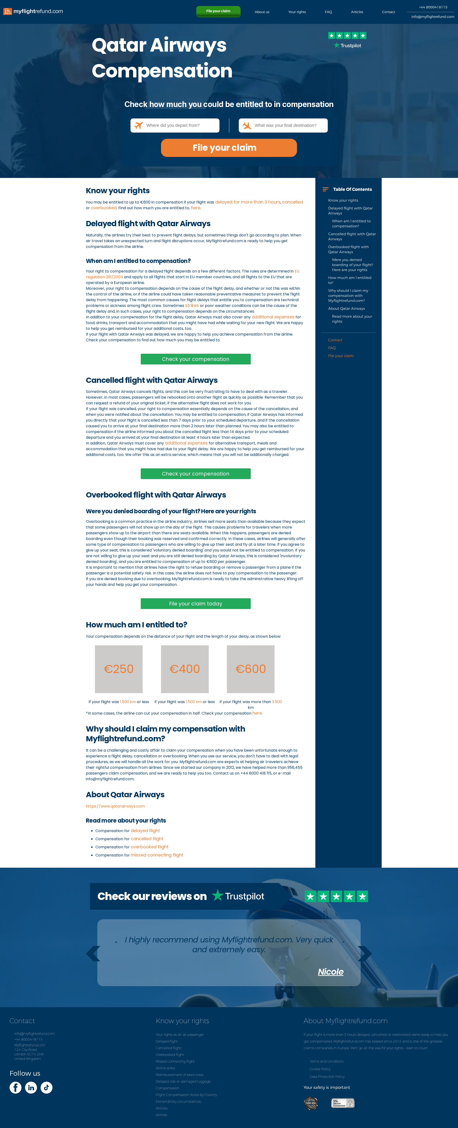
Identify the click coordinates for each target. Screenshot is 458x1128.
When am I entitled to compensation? (351, 224)
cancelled (292, 202)
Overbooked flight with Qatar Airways (348, 249)
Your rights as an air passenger (180, 1034)
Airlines (161, 1115)
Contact (335, 340)
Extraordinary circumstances (178, 1101)
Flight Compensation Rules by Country (186, 1095)
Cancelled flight (168, 1048)
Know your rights (343, 200)
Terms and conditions (327, 1061)
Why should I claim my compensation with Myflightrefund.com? (348, 295)
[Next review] (365, 953)
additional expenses (273, 317)
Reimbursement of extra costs (179, 1075)
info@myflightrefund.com (432, 17)
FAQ (332, 348)
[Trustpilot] (347, 41)
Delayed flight (167, 1041)
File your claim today (195, 603)
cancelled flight (147, 839)
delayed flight (145, 831)
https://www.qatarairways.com (115, 806)
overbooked (104, 208)
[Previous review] (93, 953)
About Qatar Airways (346, 308)
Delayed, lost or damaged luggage (183, 1081)
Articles (161, 1108)
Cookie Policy (320, 1069)
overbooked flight (149, 847)
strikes (192, 305)
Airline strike (165, 1068)
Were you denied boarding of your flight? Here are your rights (352, 264)
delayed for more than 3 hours (248, 202)
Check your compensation (195, 359)
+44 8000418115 (433, 7)
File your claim (225, 148)
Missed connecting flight (175, 1061)
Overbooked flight (170, 1055)
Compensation (167, 1088)
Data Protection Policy (327, 1077)
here (195, 208)
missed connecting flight (157, 855)
